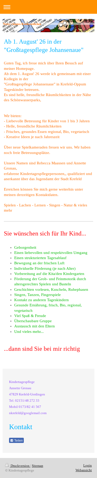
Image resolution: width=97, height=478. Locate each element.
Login (87, 465)
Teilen (18, 440)
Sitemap (37, 466)
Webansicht (84, 470)
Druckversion (20, 466)
